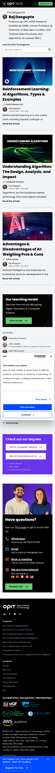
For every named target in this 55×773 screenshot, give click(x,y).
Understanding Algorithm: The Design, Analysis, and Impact (27, 171)
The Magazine (16, 12)
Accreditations (9, 678)
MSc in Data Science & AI (23, 456)
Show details (41, 399)
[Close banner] (51, 356)
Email (14, 549)
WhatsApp (18, 538)
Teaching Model (10, 674)
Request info (16, 586)
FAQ (4, 690)
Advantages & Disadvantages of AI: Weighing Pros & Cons (23, 249)
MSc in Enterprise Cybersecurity (17, 642)
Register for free (14, 767)
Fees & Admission (10, 682)
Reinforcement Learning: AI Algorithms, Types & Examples (26, 94)
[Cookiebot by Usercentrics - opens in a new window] (35, 356)
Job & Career (12, 259)
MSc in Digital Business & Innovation (18, 634)
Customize (26, 415)
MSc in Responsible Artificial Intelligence (20, 638)
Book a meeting (21, 559)
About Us (6, 669)
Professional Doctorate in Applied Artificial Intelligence (27, 654)
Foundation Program (12, 650)
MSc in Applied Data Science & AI (17, 646)
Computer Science (15, 182)
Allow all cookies (27, 407)
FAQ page (20, 527)
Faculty (6, 665)
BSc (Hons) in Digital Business (16, 625)
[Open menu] (4, 4)
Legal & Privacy (9, 755)
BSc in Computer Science (23, 447)
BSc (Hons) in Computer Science (17, 630)
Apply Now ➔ (45, 4)
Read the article (11, 123)
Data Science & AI (14, 104)
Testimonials (12, 423)
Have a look (16, 320)
